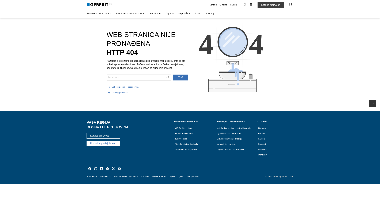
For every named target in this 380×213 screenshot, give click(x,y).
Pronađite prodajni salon (103, 143)
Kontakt (213, 5)
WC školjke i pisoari (184, 128)
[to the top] (372, 103)
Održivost (262, 155)
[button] (245, 5)
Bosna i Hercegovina (107, 127)
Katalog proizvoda (270, 5)
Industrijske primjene (226, 144)
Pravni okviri (105, 176)
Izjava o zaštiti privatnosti (126, 176)
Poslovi (261, 133)
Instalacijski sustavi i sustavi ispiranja (234, 128)
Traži (180, 77)
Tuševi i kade (181, 139)
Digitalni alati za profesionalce (230, 149)
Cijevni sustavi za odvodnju (229, 139)
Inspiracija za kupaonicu (186, 149)
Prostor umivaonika (184, 133)
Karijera (233, 5)
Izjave (172, 176)
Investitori (262, 149)
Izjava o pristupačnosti (188, 176)
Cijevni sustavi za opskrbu (229, 133)
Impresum (92, 176)
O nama (223, 5)
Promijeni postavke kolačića (154, 176)
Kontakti (262, 144)
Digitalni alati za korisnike (186, 144)
